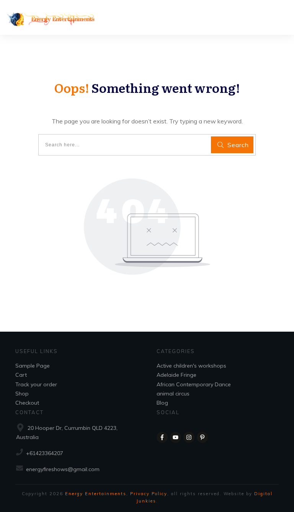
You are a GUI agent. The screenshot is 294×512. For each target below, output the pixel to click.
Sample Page (32, 365)
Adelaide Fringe (176, 374)
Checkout (27, 402)
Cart (21, 374)
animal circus (173, 393)
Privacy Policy (148, 493)
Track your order (36, 384)
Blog (162, 402)
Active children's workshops (191, 365)
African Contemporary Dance (194, 384)
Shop (22, 393)
